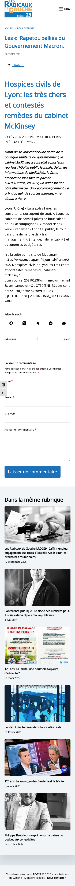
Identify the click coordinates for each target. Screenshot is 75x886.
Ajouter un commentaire (20, 429)
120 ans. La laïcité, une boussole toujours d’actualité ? (31, 670)
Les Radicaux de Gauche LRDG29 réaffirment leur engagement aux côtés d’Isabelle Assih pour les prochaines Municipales (37, 552)
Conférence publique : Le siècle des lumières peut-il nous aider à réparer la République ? (37, 612)
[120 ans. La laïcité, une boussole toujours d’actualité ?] (37, 645)
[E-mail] (64, 323)
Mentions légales (34, 877)
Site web (10, 413)
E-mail (9, 397)
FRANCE (18, 64)
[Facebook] (11, 323)
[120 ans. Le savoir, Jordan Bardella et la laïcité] (37, 757)
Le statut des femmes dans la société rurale (33, 726)
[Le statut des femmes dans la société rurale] (37, 703)
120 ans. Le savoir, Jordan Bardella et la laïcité (34, 780)
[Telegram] (37, 323)
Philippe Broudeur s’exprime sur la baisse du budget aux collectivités (34, 837)
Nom (9, 381)
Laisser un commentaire (32, 471)
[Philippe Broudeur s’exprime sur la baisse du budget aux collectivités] (37, 811)
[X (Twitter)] (24, 323)
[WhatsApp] (50, 323)
